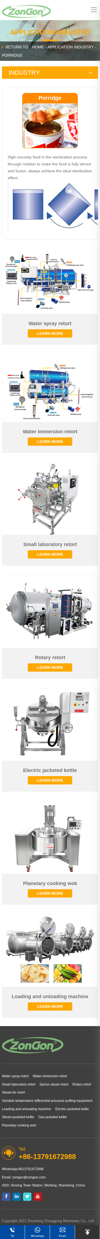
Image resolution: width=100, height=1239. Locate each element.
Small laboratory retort (18, 1084)
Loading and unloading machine (26, 1109)
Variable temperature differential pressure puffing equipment (47, 1101)
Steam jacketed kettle (18, 1117)
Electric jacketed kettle (72, 1109)
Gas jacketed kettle (52, 1117)
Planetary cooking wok (19, 1125)
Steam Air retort (13, 1092)
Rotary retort (81, 1084)
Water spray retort (15, 1076)
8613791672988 (31, 1169)
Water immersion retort (50, 1076)
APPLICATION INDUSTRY (71, 47)
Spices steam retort (53, 1084)
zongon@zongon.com (29, 1177)
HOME (38, 47)
